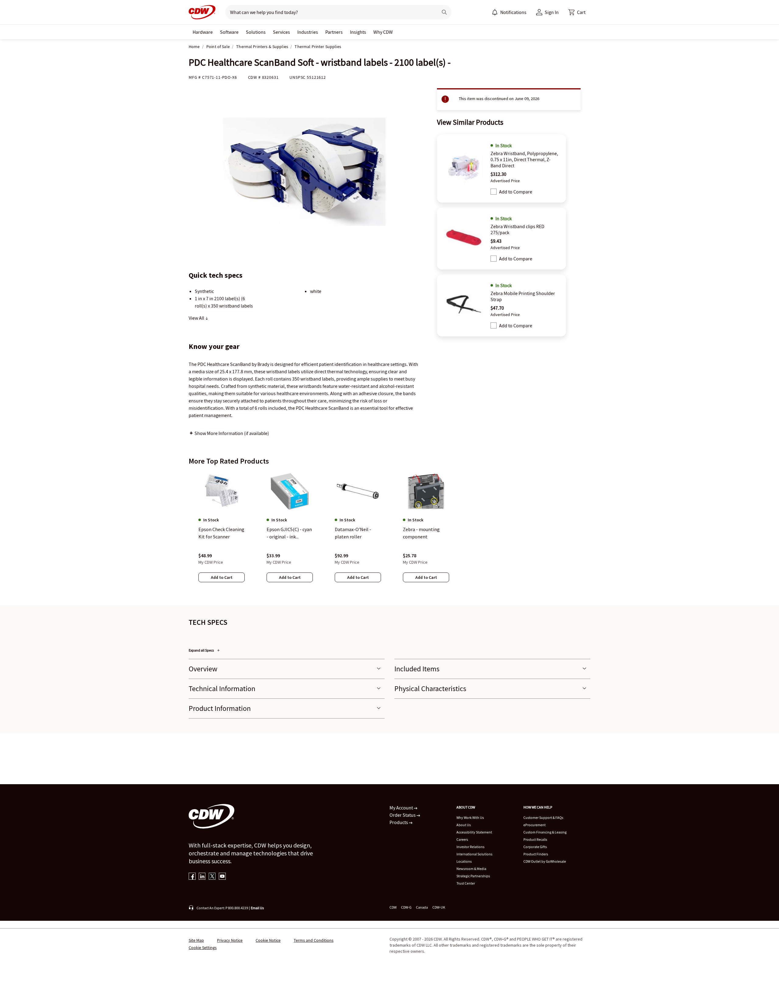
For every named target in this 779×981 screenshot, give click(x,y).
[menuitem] (495, 12)
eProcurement (534, 825)
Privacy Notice (230, 940)
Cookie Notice (268, 940)
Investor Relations (470, 846)
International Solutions (474, 854)
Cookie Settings (203, 947)
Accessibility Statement (474, 832)
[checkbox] (494, 192)
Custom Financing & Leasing (545, 832)
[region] (389, 532)
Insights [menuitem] (358, 32)
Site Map (196, 940)
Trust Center (465, 883)
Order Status (403, 815)
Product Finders (535, 854)
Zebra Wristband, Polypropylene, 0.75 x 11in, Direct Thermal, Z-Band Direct (524, 159)
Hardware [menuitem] (203, 32)
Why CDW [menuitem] (383, 32)
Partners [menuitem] (334, 32)
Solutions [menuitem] (256, 32)
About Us (463, 825)
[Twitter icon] (212, 877)
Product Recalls (535, 839)
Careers (462, 839)
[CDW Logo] (202, 12)
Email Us (257, 908)
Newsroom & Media (471, 868)
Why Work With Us (470, 817)
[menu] (509, 12)
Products (399, 822)
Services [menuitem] (281, 32)
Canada (422, 907)
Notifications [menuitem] (513, 12)
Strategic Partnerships (473, 876)
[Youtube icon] (222, 877)
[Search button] (444, 12)
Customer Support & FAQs (543, 817)
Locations (464, 861)
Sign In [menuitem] (552, 12)
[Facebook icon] (192, 877)
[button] (577, 12)
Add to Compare (515, 192)
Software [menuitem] (229, 32)
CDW (393, 907)
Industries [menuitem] (307, 32)
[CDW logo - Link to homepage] (202, 12)
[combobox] (329, 12)
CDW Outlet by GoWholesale (544, 861)
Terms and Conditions (314, 940)
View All (197, 318)
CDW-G (406, 907)
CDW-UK (438, 907)
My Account (402, 808)
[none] (202, 32)
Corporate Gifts (535, 846)
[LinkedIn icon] (202, 877)
